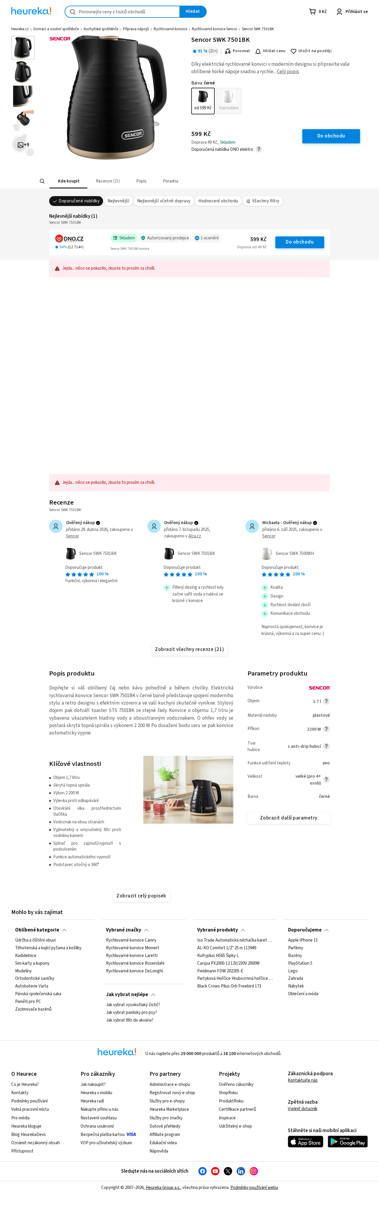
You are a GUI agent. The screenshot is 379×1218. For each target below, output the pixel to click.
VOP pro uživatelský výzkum (106, 1143)
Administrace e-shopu (170, 1084)
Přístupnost (22, 1151)
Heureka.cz (20, 29)
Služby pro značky (166, 1118)
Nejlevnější (118, 201)
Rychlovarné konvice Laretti (132, 956)
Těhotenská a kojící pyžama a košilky (48, 948)
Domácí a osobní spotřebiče (56, 29)
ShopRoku (228, 1093)
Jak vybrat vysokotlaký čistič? (133, 1005)
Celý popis (288, 71)
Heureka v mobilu (96, 1093)
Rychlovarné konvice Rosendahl (135, 963)
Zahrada (295, 979)
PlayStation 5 (300, 963)
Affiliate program (165, 1134)
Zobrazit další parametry (288, 818)
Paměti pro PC (28, 1002)
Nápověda (159, 1151)
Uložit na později (315, 51)
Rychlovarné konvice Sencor (214, 29)
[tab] (68, 181)
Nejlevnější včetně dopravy (164, 201)
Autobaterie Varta (31, 986)
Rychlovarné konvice (170, 29)
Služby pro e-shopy (167, 1101)
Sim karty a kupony (32, 963)
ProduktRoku (231, 1101)
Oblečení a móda (303, 994)
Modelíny (23, 971)
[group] (216, 101)
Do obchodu (300, 242)
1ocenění (210, 238)
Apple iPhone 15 (303, 940)
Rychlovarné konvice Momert (132, 948)
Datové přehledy (165, 1126)
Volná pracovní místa (30, 1109)
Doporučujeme (305, 930)
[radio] (203, 101)
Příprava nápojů (136, 29)
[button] (68, 181)
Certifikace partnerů (237, 1109)
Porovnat (241, 51)
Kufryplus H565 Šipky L (218, 956)
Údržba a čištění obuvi (35, 940)
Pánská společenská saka (38, 994)
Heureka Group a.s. (163, 1188)
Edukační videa (163, 1143)
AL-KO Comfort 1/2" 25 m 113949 (226, 948)
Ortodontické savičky (34, 979)
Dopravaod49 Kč (251, 247)
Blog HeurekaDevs (28, 1134)
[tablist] (155, 181)
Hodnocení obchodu (218, 201)
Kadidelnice (25, 956)
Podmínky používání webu (254, 1188)
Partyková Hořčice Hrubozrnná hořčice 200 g (235, 979)
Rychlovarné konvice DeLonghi (134, 971)
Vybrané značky (123, 930)
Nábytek (296, 986)
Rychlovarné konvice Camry (131, 940)
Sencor (72, 536)
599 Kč (258, 240)
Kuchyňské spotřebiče (101, 29)
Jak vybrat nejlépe (127, 994)
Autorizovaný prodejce (168, 238)
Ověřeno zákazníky (236, 1084)
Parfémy (295, 948)
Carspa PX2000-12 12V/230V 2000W (228, 963)
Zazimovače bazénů (33, 1009)
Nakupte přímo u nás (99, 1109)
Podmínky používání (29, 1101)
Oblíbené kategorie (37, 930)
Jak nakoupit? (93, 1084)
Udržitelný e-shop (235, 1126)
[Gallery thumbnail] (23, 47)
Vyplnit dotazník (302, 1109)
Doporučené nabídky (79, 201)
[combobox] (122, 12)
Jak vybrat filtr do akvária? (129, 1020)
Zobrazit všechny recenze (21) (189, 649)
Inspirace (227, 1118)
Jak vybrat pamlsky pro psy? (131, 1013)
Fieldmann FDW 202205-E (220, 971)
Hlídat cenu (274, 51)
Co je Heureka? (25, 1084)
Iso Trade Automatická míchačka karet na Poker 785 (235, 940)
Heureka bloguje (26, 1126)
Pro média (20, 1118)
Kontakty (19, 1093)
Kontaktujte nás (303, 1080)
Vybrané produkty (217, 930)
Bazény (295, 956)
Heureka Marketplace (169, 1109)
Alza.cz (194, 536)
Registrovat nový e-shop (172, 1093)
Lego (293, 971)
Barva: (203, 83)
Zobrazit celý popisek (141, 896)
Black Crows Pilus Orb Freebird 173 (229, 986)
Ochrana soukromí (97, 1126)
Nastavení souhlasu (99, 1118)
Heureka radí (92, 1101)
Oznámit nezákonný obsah (35, 1143)
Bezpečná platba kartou (103, 1134)
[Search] (42, 181)
